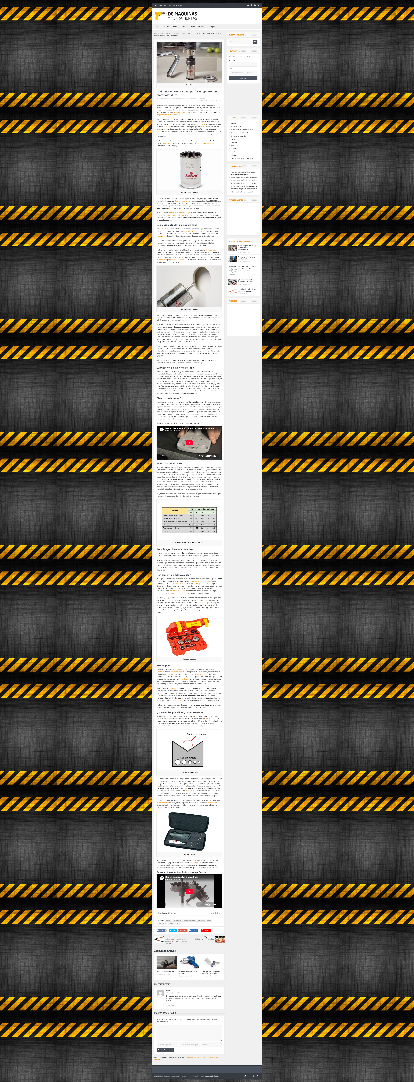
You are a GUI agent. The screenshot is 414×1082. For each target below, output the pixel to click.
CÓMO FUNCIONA (189, 920)
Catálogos (211, 27)
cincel (178, 588)
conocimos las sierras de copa (179, 213)
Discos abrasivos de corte (166, 972)
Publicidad (167, 5)
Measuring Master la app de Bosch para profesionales (247, 248)
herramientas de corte (205, 143)
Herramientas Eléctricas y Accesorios (184, 98)
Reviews (201, 27)
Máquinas (234, 139)
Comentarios (248, 241)
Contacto (158, 5)
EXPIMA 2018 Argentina (204, 939)
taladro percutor (199, 583)
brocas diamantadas (182, 201)
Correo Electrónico (216, 100)
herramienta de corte (177, 591)
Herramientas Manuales (238, 136)
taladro (167, 127)
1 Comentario (201, 98)
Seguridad (234, 152)
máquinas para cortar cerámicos (168, 115)
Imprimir (205, 100)
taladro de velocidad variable (200, 581)
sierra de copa (197, 231)
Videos (175, 27)
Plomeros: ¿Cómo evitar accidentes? (247, 258)
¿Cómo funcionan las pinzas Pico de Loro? (245, 281)
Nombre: (232, 60)
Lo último (232, 241)
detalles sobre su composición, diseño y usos (182, 215)
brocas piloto (179, 669)
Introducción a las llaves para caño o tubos (247, 290)
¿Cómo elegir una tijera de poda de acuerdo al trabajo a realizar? (176, 941)
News (184, 27)
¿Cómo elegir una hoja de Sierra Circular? (244, 183)
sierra (164, 236)
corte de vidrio (217, 110)
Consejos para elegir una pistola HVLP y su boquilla (211, 973)
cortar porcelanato (180, 112)
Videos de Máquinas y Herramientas (242, 158)
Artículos (166, 27)
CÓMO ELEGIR (177, 920)
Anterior (170, 937)
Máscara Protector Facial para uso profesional (247, 267)
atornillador (176, 583)
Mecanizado (234, 142)
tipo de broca (167, 143)
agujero (168, 920)
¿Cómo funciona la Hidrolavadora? (242, 192)
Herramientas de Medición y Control (242, 130)
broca (204, 124)
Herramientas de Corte (238, 126)
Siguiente (208, 937)
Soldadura (234, 155)
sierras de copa (164, 229)
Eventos (192, 27)
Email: (231, 69)
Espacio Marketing (212, 1076)
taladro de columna (179, 593)
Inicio (158, 27)
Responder (171, 1005)
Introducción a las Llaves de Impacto (188, 973)
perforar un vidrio (177, 260)
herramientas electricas (204, 920)
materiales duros (162, 923)
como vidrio (194, 863)
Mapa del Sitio (177, 5)
